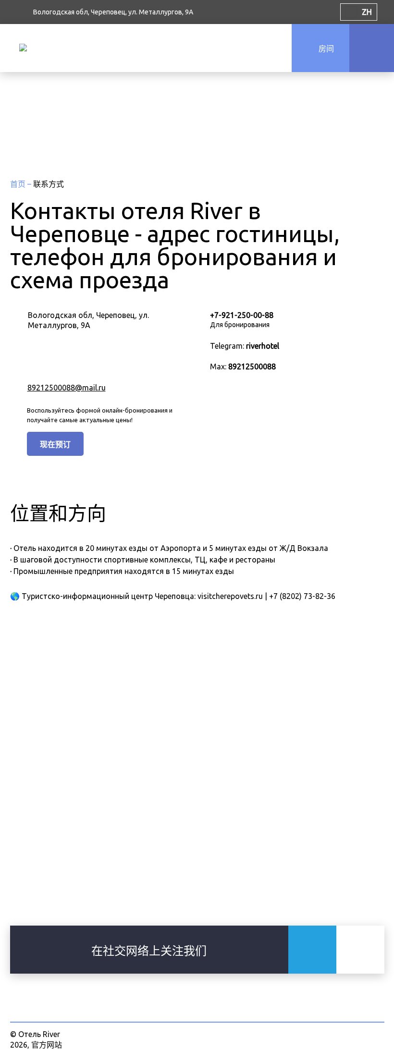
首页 (18, 184)
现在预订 (55, 444)
